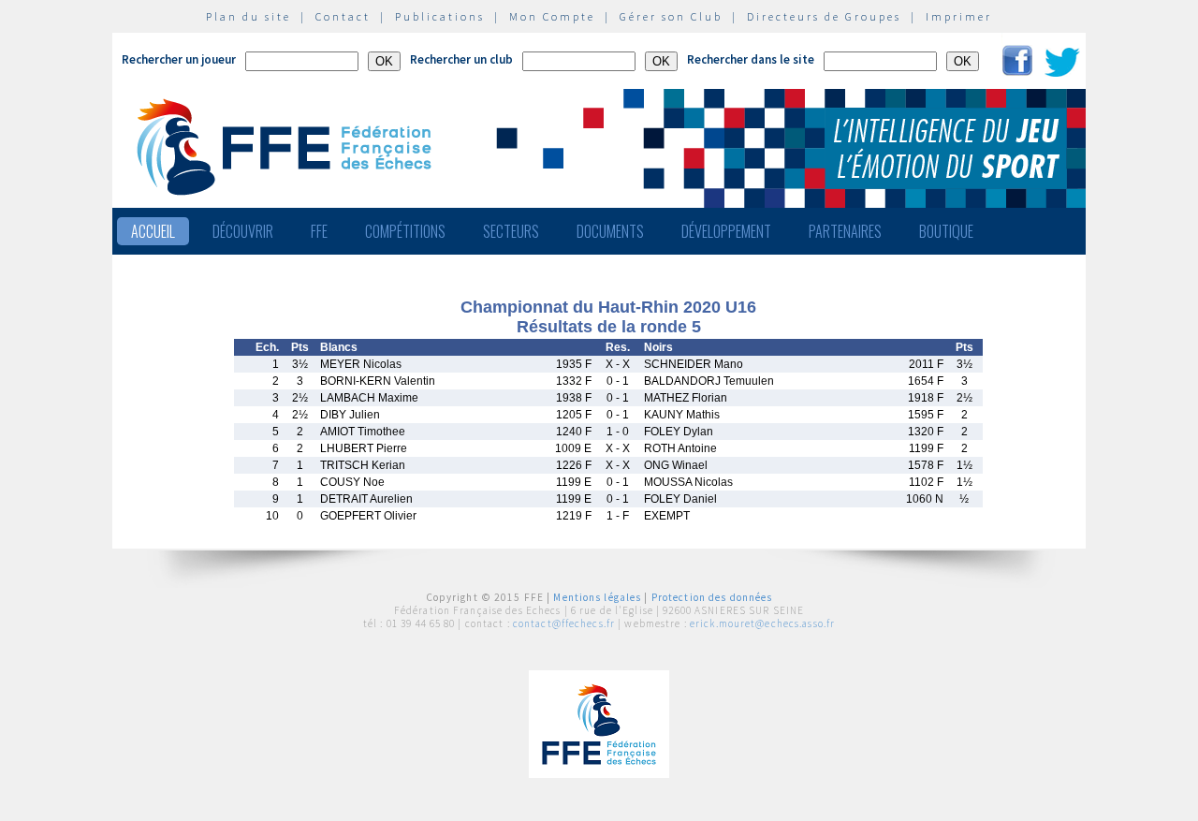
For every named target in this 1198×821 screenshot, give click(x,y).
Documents (610, 231)
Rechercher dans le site (750, 59)
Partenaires (845, 231)
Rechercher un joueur (179, 59)
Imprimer (959, 16)
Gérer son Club (671, 16)
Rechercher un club (461, 59)
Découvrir (242, 231)
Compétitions (405, 231)
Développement (726, 231)
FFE (319, 231)
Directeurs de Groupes (824, 16)
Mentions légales (597, 597)
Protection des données (712, 597)
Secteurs (511, 231)
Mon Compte (552, 16)
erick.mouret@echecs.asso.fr (762, 623)
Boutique (946, 231)
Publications (440, 16)
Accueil (153, 231)
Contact (343, 16)
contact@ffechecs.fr (564, 623)
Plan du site (248, 16)
